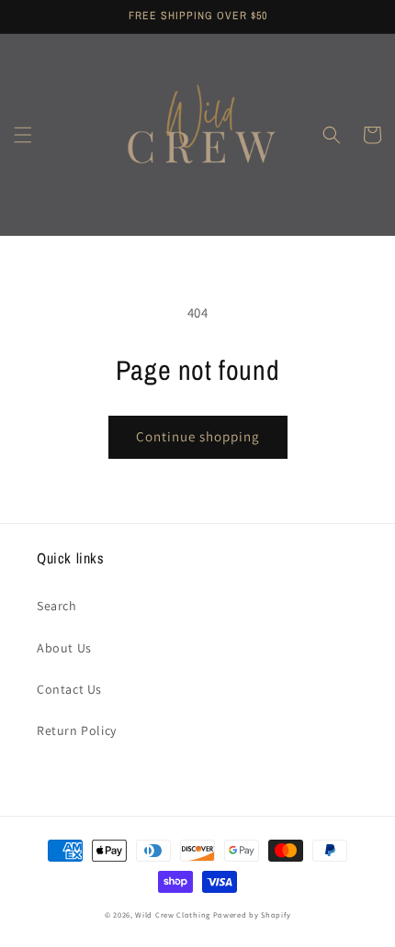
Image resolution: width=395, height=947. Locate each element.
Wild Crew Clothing (172, 914)
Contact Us (69, 689)
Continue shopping (198, 436)
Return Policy (77, 730)
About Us (64, 648)
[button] (23, 135)
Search (57, 605)
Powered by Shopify (252, 914)
